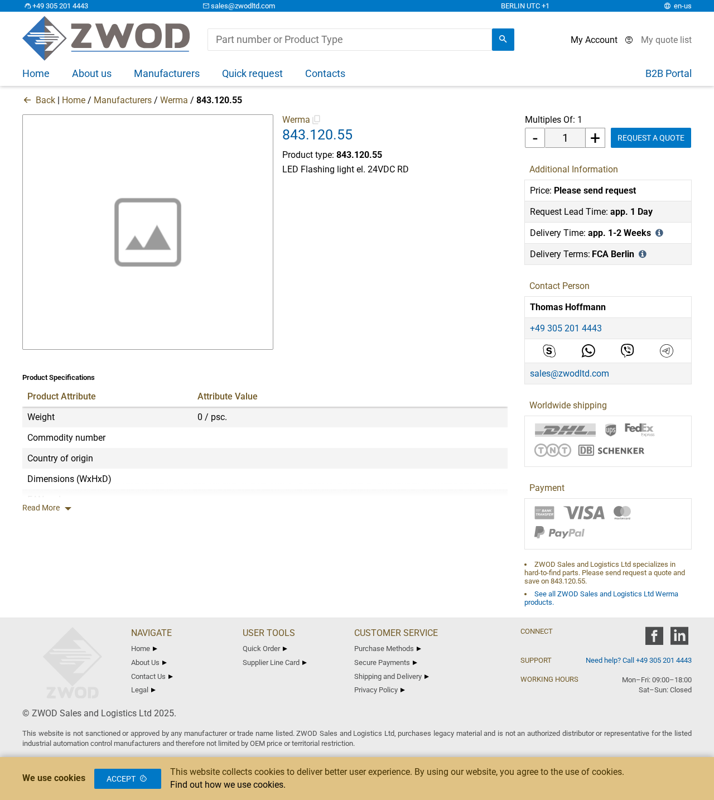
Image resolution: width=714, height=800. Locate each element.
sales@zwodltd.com (243, 6)
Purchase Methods (384, 648)
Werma (174, 100)
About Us (145, 662)
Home (73, 100)
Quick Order (261, 648)
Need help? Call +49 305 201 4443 (639, 660)
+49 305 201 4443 (60, 6)
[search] (503, 39)
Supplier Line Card (271, 662)
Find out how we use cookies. (228, 784)
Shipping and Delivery (388, 676)
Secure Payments (382, 662)
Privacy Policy (376, 690)
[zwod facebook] (654, 639)
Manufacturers (123, 100)
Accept (121, 778)
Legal (139, 690)
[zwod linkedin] (679, 639)
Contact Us (148, 676)
